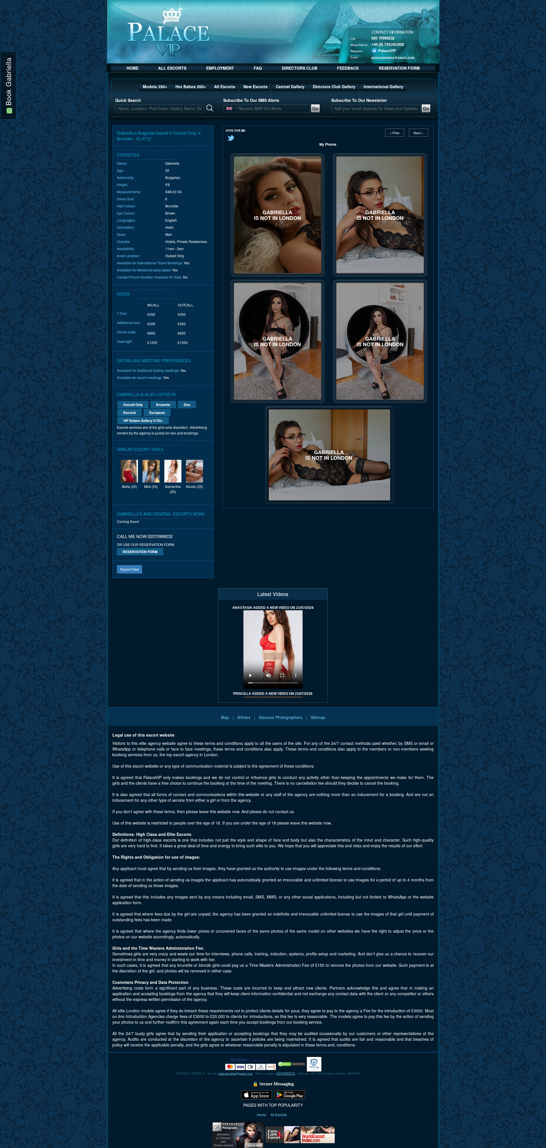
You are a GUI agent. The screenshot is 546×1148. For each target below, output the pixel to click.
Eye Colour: (126, 213)
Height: (122, 184)
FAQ (258, 68)
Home (262, 1114)
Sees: (121, 234)
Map (225, 717)
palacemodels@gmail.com (393, 57)
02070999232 (285, 1073)
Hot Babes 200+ (190, 86)
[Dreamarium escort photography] (238, 1134)
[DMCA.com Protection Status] (292, 1063)
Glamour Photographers (280, 717)
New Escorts (255, 86)
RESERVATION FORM (399, 68)
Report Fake (129, 569)
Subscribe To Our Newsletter (359, 100)
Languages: (126, 220)
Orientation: (126, 227)
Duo (187, 404)
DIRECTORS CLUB (299, 68)
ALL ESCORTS (172, 68)
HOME (132, 68)
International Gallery (383, 86)
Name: (122, 163)
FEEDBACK (348, 68)
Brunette (163, 404)
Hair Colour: (126, 205)
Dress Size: (126, 198)
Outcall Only (133, 404)
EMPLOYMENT (220, 68)
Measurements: (129, 191)
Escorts (129, 412)
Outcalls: (123, 241)
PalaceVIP (387, 50)
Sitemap (318, 717)
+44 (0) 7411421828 (387, 44)
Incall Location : (129, 255)
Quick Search (128, 100)
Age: (120, 170)
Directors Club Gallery (334, 86)
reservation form (140, 551)
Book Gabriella (8, 82)
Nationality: (125, 177)
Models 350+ (155, 86)
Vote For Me (235, 131)
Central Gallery (290, 86)
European (157, 412)
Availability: (126, 248)
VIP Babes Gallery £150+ (143, 420)
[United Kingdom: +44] (229, 108)
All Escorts (224, 86)
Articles (244, 717)
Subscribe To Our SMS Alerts (251, 100)
